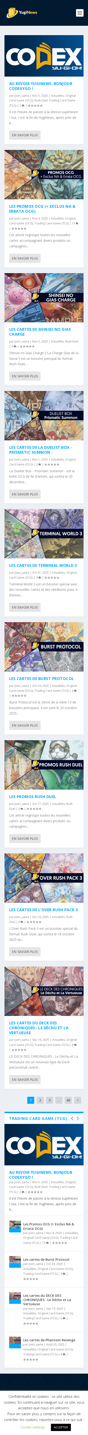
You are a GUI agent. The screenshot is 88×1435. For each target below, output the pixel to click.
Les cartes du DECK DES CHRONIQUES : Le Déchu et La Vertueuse (39, 1027)
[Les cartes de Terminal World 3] (44, 533)
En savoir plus (25, 135)
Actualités (57, 96)
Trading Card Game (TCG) (51, 223)
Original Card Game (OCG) (40, 1238)
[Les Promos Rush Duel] (44, 765)
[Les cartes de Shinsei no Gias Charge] (44, 298)
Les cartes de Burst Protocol (41, 678)
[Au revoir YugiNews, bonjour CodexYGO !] (44, 56)
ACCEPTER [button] (61, 1427)
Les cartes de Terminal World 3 (43, 565)
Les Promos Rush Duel (32, 796)
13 (74, 223)
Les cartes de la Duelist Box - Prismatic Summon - (40, 450)
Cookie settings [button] (33, 1427)
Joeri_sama (22, 96)
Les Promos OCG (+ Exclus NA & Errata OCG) (42, 209)
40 (68, 1100)
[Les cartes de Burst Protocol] (44, 647)
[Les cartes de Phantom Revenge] (15, 1342)
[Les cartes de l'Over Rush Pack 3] (44, 878)
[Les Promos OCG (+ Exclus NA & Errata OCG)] (44, 174)
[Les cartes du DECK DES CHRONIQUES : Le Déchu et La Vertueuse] (44, 991)
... (59, 1100)
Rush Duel (41, 100)
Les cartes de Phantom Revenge (49, 1340)
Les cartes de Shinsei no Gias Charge (40, 332)
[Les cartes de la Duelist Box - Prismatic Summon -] (44, 415)
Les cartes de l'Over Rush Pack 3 (43, 909)
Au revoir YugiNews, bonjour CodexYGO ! (41, 86)
